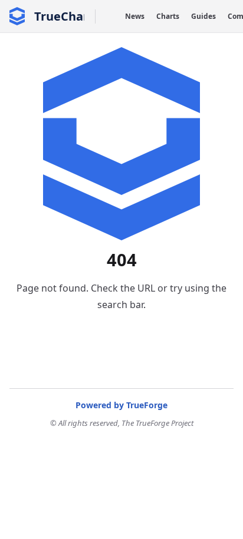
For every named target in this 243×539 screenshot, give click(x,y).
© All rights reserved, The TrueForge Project (121, 423)
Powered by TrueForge (121, 405)
